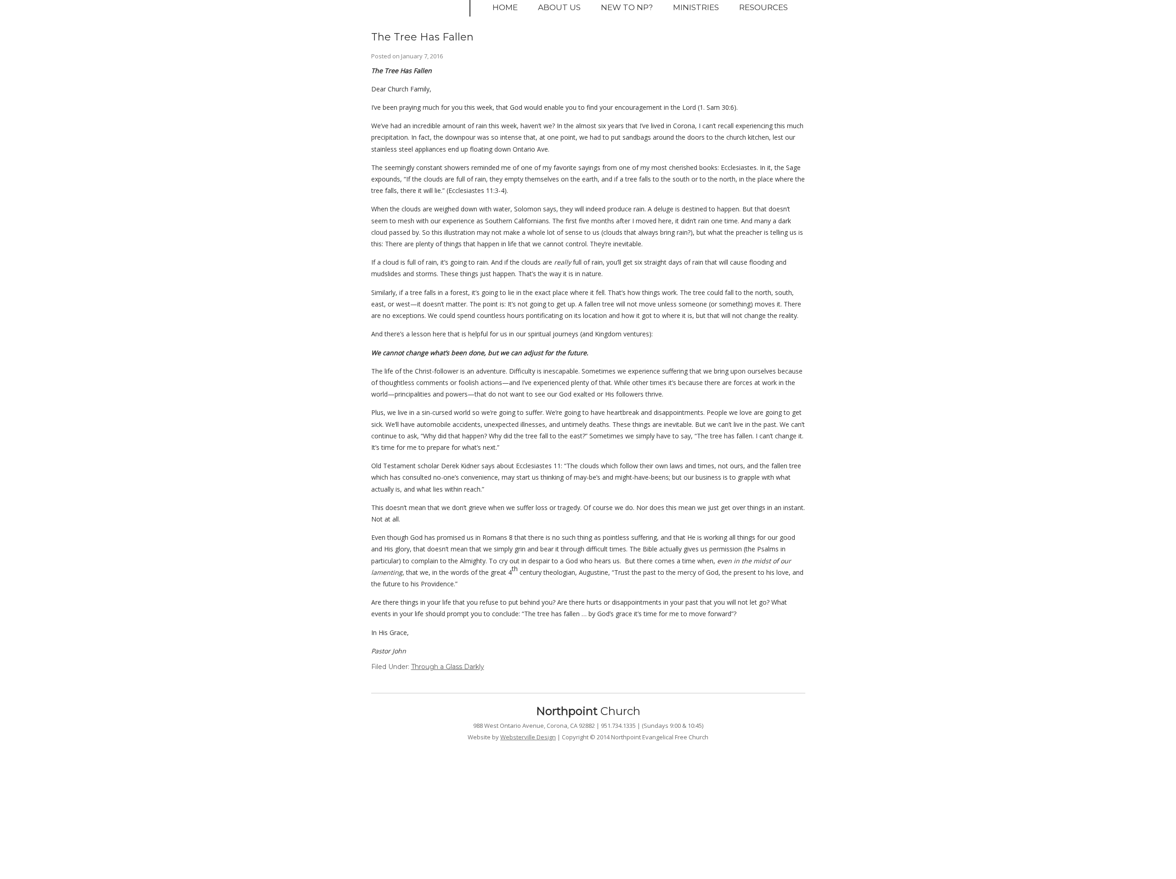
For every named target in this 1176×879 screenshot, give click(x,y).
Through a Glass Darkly (447, 667)
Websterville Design (528, 737)
